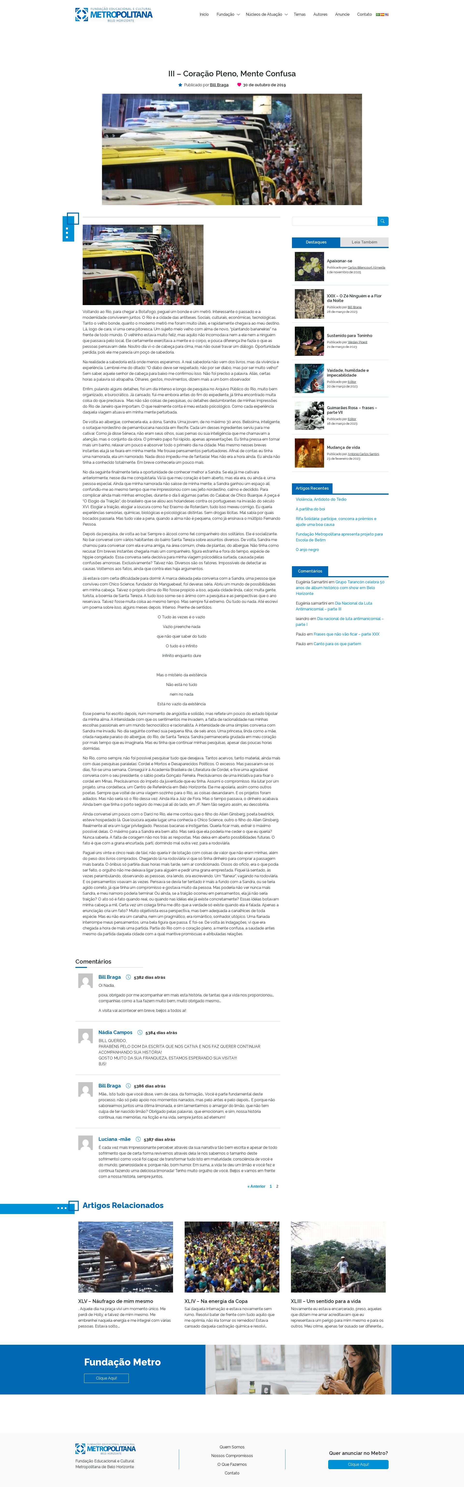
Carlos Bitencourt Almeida (366, 267)
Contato (364, 14)
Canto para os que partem (337, 644)
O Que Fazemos (232, 1464)
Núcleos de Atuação (264, 14)
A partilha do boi (310, 509)
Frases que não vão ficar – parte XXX (346, 634)
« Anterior (256, 1186)
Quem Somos (232, 1447)
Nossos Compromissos (232, 1455)
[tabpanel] (340, 362)
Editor (352, 382)
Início (204, 14)
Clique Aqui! (106, 1378)
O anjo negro (307, 549)
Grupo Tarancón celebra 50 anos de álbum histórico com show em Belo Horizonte (340, 588)
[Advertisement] (232, 45)
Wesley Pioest (357, 342)
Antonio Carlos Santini (363, 454)
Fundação (225, 14)
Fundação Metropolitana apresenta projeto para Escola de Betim (339, 537)
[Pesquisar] (383, 221)
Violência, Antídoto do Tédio (321, 499)
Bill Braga (355, 307)
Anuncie (342, 14)
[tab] (316, 242)
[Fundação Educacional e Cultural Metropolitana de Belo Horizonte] (114, 14)
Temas (300, 14)
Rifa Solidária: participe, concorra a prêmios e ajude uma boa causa (336, 521)
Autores (320, 14)
